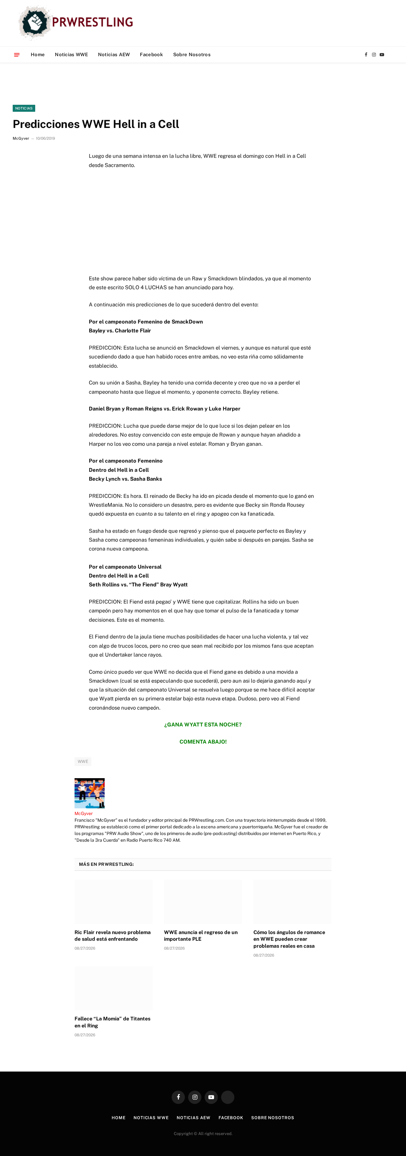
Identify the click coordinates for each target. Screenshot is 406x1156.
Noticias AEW (114, 54)
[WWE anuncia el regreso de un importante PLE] (203, 902)
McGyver (21, 138)
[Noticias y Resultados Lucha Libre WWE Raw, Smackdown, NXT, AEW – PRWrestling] (77, 23)
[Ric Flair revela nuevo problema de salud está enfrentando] (114, 902)
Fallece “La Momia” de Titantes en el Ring (112, 1022)
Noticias (24, 108)
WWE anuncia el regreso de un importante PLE (201, 935)
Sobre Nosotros (192, 54)
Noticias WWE (71, 54)
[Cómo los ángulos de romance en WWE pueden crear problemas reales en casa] (292, 902)
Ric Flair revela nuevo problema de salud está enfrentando (113, 935)
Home (38, 54)
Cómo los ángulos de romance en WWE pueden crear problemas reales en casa (289, 939)
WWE (83, 761)
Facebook (151, 54)
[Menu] (17, 54)
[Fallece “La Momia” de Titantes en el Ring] (114, 988)
